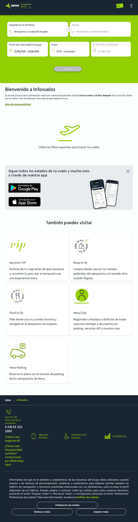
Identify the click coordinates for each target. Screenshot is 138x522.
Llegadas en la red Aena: (22, 25)
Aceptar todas (101, 511)
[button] (131, 5)
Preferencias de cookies (67, 505)
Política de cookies (88, 497)
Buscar (67, 68)
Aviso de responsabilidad (18, 104)
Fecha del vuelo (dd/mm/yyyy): (25, 44)
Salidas (75, 25)
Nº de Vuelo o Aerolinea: (105, 44)
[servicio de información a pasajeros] (14, 412)
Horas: (54, 44)
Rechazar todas (42, 511)
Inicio (8, 400)
